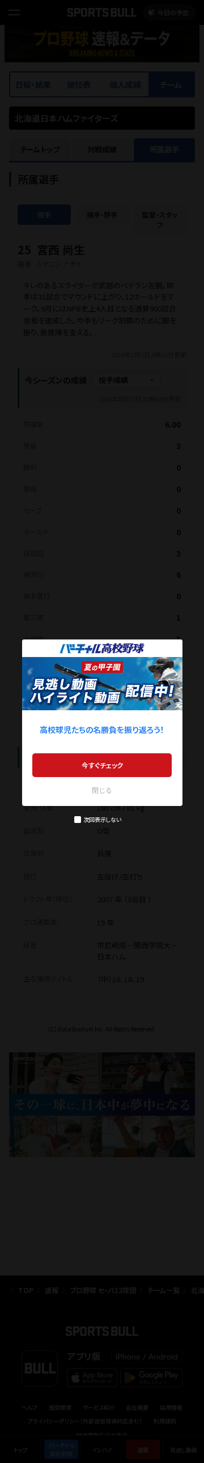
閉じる (102, 790)
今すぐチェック (102, 765)
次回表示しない (102, 819)
